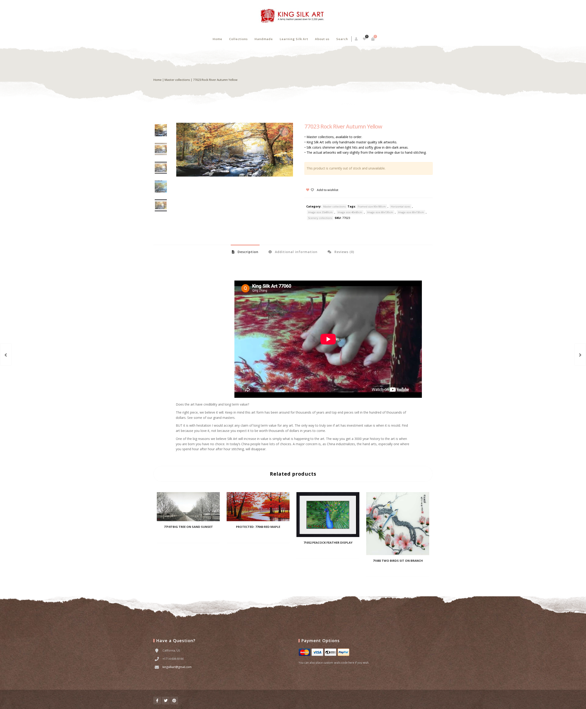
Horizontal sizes (400, 206)
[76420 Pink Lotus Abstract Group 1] (5, 354)
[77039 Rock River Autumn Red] (580, 354)
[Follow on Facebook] (157, 700)
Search (342, 39)
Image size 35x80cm (320, 212)
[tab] (245, 251)
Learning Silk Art (294, 39)
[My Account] (356, 39)
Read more (180, 536)
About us (322, 39)
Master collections (177, 80)
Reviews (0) (343, 252)
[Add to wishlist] (202, 535)
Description (247, 252)
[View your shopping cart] (372, 39)
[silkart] (293, 16)
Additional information (295, 252)
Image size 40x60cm (350, 212)
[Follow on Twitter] (166, 700)
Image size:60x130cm (380, 212)
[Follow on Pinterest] (174, 700)
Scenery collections (320, 218)
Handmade (264, 39)
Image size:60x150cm (411, 212)
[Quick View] (193, 535)
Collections (238, 39)
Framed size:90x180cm (372, 206)
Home (217, 39)
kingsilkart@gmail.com (177, 667)
